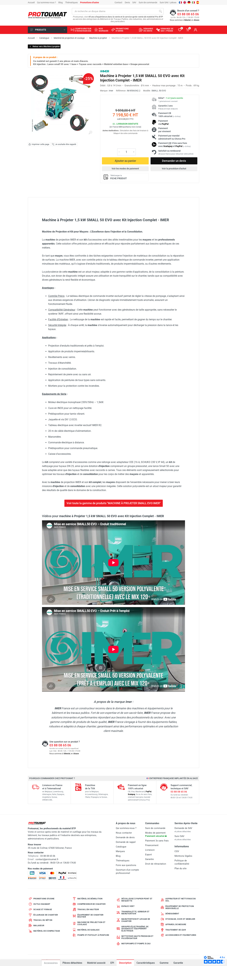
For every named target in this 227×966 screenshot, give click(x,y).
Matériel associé (96, 961)
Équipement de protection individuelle (179, 907)
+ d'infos (176, 116)
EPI (112, 962)
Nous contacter (124, 832)
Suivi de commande (148, 2)
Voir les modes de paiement (125, 168)
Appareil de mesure (175, 924)
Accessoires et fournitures (180, 935)
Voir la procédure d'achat (174, 168)
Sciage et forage (42, 909)
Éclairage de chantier (45, 915)
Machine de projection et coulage (91, 923)
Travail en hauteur (88, 909)
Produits (40, 29)
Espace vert (128, 906)
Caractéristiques (146, 962)
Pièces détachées (72, 962)
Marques (120, 851)
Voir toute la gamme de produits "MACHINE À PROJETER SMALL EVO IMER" (114, 503)
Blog (60, 2)
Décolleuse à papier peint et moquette (136, 899)
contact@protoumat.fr (47, 859)
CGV (176, 851)
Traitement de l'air (175, 930)
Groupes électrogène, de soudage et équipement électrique (134, 928)
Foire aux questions (126, 865)
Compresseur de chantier (91, 904)
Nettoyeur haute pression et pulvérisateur (137, 937)
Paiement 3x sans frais (157, 840)
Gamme (164, 962)
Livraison (150, 850)
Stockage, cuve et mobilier (180, 919)
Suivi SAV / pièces (168, 2)
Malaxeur (38, 925)
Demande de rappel (126, 842)
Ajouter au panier (125, 160)
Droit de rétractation (155, 863)
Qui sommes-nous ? (46, 2)
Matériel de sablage (88, 930)
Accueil (31, 2)
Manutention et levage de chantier (135, 920)
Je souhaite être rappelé (65, 144)
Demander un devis (174, 160)
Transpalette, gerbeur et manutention (135, 912)
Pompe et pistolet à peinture (93, 935)
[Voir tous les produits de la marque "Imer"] (104, 71)
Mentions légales (183, 856)
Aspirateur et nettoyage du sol (180, 899)
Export (148, 854)
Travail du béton (42, 920)
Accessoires (51, 962)
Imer (111, 90)
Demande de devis (125, 837)
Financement (151, 845)
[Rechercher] (160, 11)
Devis (127, 2)
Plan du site (180, 868)
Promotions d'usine (44, 898)
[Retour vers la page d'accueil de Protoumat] (47, 15)
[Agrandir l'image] (90, 132)
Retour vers (46, 46)
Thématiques (71, 2)
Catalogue (121, 846)
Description (125, 962)
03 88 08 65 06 (188, 14)
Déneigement (172, 913)
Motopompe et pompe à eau (136, 943)
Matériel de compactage (46, 931)
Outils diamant (41, 904)
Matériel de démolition (90, 898)
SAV (134, 2)
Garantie (178, 962)
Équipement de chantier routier (90, 916)
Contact (118, 2)
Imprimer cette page (40, 144)
